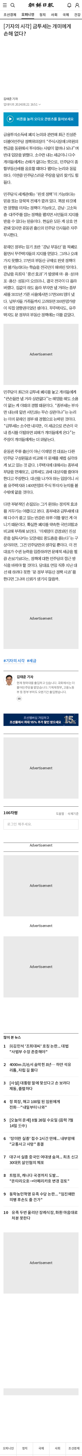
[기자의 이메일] (19, 700)
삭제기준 (73, 814)
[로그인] (77, 5)
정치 (25, 1448)
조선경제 (73, 1448)
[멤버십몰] (41, 720)
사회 (57, 1448)
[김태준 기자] (9, 680)
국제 (41, 1448)
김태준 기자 (10, 99)
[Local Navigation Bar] (4, 5)
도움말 (60, 814)
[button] (4, 5)
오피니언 (8, 1448)
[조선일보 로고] (41, 5)
